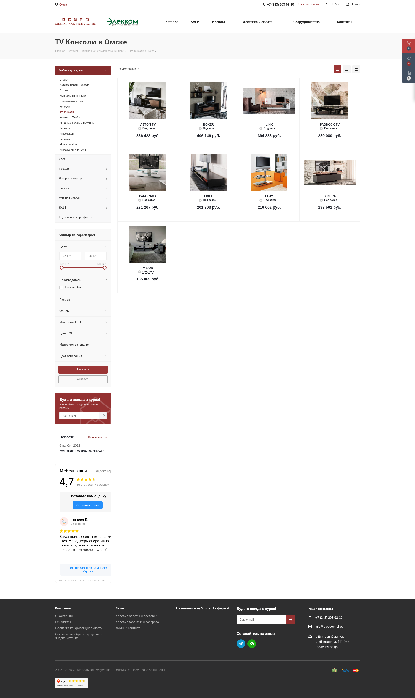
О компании (64, 616)
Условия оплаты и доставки (136, 616)
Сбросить (83, 378)
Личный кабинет (128, 628)
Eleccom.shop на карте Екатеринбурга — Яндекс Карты (85, 580)
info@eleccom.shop (329, 626)
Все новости (97, 437)
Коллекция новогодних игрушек (81, 450)
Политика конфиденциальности (78, 628)
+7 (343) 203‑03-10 (328, 617)
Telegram (241, 643)
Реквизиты (63, 622)
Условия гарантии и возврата (137, 622)
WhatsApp (251, 643)
